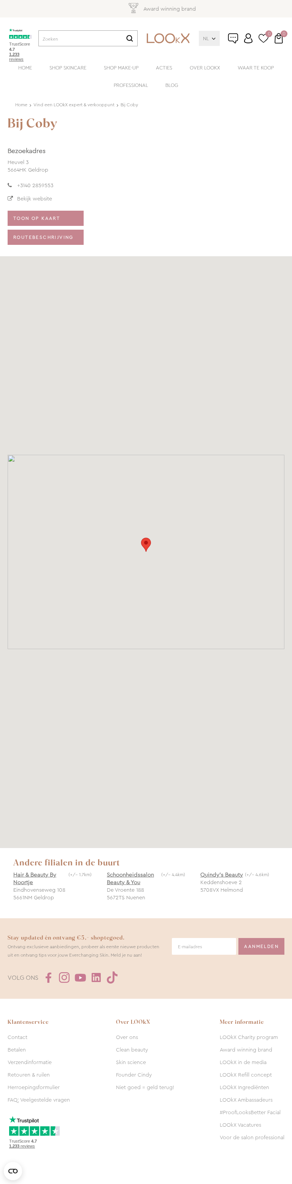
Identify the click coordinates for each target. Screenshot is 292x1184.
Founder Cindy (134, 1074)
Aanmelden (261, 946)
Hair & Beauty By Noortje (34, 878)
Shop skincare (67, 67)
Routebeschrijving (43, 237)
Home (25, 67)
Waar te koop (256, 67)
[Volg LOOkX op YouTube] (80, 977)
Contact (17, 1037)
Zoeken (129, 38)
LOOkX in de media (243, 1062)
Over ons (127, 1037)
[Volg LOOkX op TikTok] (112, 977)
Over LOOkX (205, 67)
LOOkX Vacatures (240, 1125)
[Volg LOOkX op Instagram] (64, 977)
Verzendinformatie (30, 1062)
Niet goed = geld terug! (145, 1087)
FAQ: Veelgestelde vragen (39, 1100)
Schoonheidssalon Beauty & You (130, 878)
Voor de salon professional (252, 1137)
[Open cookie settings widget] (13, 1171)
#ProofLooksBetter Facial (250, 1112)
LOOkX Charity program (249, 1037)
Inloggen (248, 38)
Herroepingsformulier (34, 1087)
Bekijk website (34, 198)
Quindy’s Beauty (221, 874)
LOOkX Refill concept (246, 1074)
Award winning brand (246, 1049)
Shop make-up (121, 67)
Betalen (17, 1049)
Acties (164, 67)
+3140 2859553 (35, 185)
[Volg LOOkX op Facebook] (48, 977)
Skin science (131, 1062)
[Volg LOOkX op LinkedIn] (96, 977)
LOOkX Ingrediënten (244, 1087)
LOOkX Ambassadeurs (246, 1100)
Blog (171, 85)
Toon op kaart (36, 218)
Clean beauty (132, 1049)
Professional (131, 85)
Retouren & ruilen (29, 1074)
